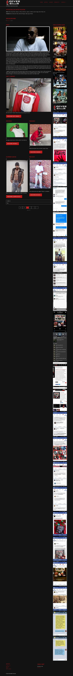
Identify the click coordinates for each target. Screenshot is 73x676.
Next (33, 207)
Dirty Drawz (10, 76)
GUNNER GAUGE (11, 157)
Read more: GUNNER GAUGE (13, 196)
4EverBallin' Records (12, 673)
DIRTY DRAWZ (8, 668)
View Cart (39, 667)
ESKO (7, 25)
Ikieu (7, 203)
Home (41, 2)
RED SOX (7, 666)
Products (56, 2)
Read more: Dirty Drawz (13, 116)
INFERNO (9, 121)
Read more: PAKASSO (35, 152)
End (36, 207)
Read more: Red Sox (35, 194)
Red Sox (32, 157)
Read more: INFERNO (12, 143)
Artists (46, 2)
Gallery (51, 2)
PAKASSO (32, 121)
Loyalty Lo (9, 200)
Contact (63, 2)
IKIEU (7, 667)
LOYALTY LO (8, 665)
